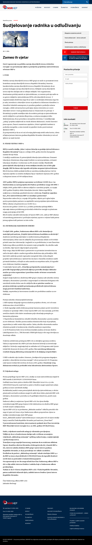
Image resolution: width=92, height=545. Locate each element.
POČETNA (38, 7)
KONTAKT (85, 7)
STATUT (27, 511)
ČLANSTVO (64, 7)
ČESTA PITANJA (52, 514)
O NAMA (55, 7)
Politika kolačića (74, 525)
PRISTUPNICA (29, 520)
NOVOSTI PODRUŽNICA (54, 511)
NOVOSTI (47, 7)
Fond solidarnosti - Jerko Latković (75, 38)
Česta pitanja (69, 42)
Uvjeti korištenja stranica (77, 528)
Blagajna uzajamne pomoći (73, 33)
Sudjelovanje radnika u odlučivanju (75, 47)
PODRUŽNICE (75, 7)
